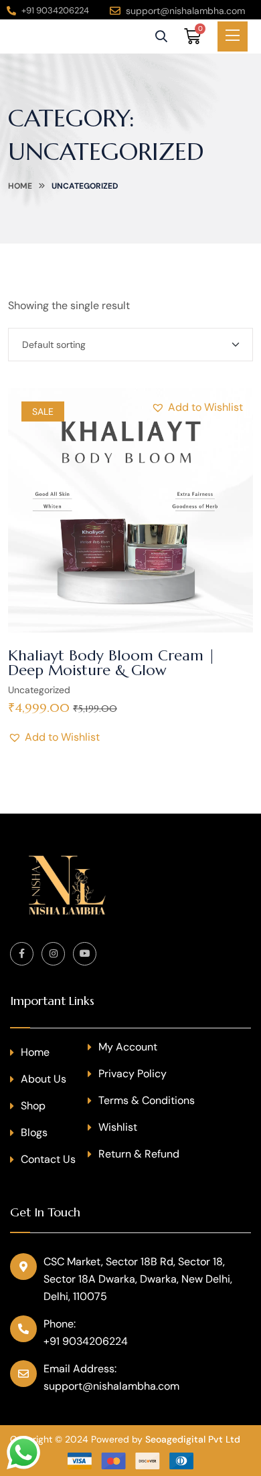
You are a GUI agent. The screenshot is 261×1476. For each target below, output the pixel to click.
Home (20, 186)
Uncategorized (39, 690)
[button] (197, 407)
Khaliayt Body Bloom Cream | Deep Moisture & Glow (111, 662)
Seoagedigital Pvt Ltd (192, 1439)
